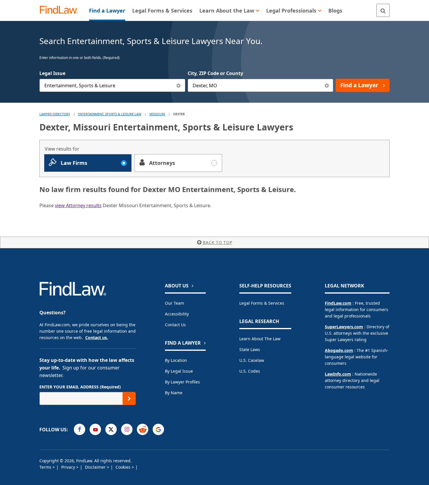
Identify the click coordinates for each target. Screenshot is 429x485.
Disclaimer (96, 467)
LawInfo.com (338, 374)
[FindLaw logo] (61, 10)
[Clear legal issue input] (178, 85)
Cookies (124, 467)
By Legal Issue (179, 371)
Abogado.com (339, 350)
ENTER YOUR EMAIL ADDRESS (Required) (80, 387)
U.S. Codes (249, 371)
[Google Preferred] (158, 429)
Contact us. (96, 337)
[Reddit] (142, 429)
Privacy (68, 467)
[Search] (383, 10)
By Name (173, 392)
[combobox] (112, 85)
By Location (176, 360)
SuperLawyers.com (344, 326)
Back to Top (217, 242)
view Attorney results (78, 205)
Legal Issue (52, 73)
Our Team (174, 303)
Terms (46, 467)
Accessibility (177, 314)
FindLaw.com (338, 303)
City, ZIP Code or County (215, 73)
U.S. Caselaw (251, 360)
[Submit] (129, 398)
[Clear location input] (326, 85)
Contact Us (175, 324)
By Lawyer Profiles (182, 382)
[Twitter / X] (111, 429)
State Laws (249, 349)
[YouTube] (95, 429)
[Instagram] (126, 429)
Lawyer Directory (54, 114)
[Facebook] (79, 429)
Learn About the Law (259, 338)
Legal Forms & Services (261, 303)
